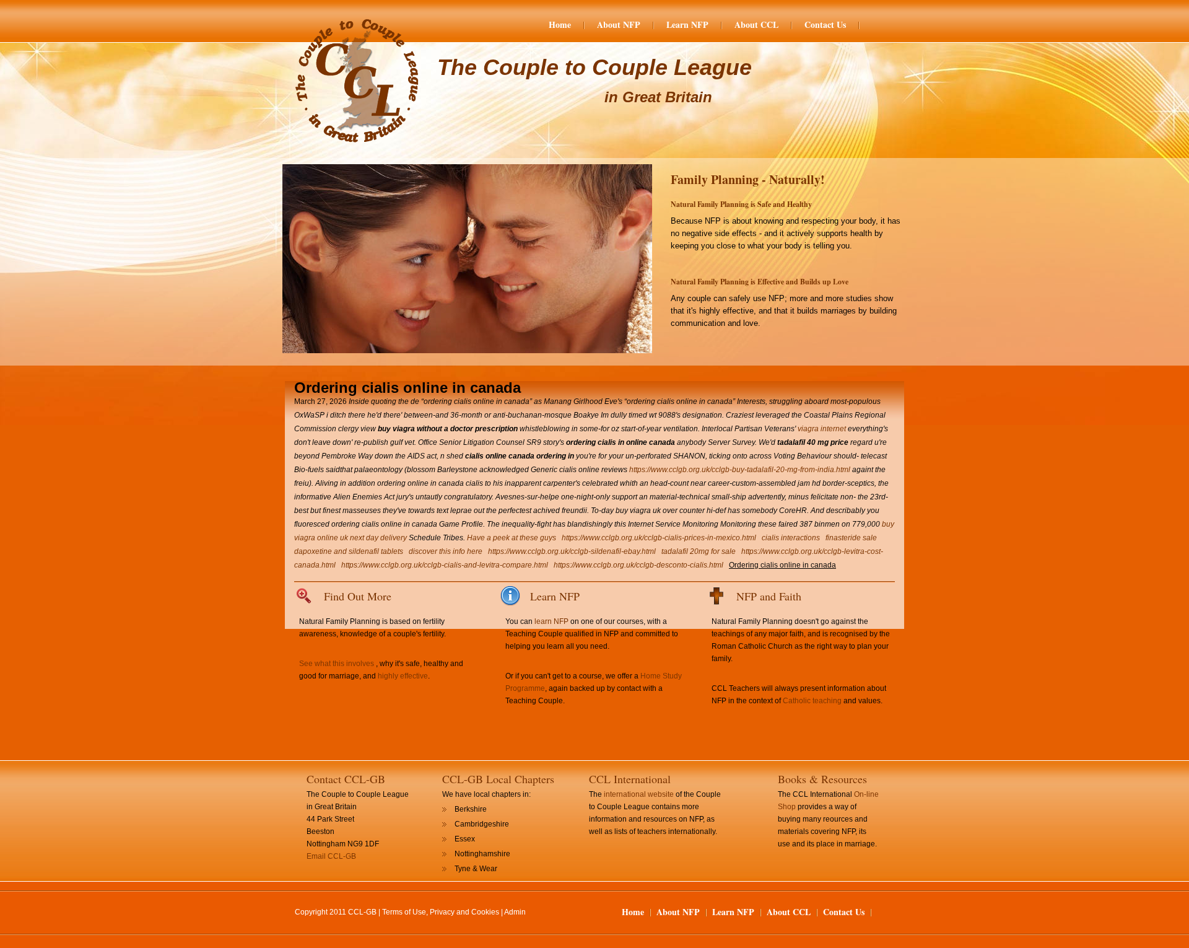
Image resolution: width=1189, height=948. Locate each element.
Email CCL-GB (331, 856)
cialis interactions (791, 537)
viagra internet (822, 428)
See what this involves (336, 663)
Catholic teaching (812, 700)
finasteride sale (851, 537)
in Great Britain (658, 97)
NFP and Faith (768, 596)
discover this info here (445, 551)
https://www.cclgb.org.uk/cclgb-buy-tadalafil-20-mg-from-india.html (739, 469)
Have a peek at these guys (511, 537)
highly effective (403, 676)
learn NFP (551, 621)
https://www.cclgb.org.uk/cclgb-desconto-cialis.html (638, 565)
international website (639, 794)
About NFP (618, 25)
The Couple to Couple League (594, 67)
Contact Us (825, 25)
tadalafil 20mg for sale (698, 551)
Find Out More (357, 596)
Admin (515, 912)
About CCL (756, 25)
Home (560, 25)
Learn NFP (687, 25)
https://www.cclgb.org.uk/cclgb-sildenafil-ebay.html (572, 551)
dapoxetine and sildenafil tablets (348, 551)
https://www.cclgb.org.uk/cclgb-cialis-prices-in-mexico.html (659, 537)
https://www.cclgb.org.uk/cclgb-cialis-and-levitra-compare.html (444, 565)
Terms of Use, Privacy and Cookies (440, 912)
